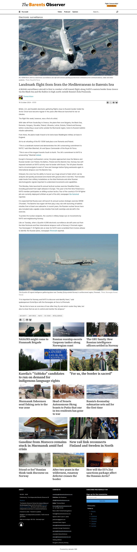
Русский (25, 12)
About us (22, 500)
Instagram (94, 518)
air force (32, 316)
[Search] (117, 11)
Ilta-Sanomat (74, 194)
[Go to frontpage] (44, 5)
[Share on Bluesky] (116, 102)
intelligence (57, 316)
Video (60, 12)
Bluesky (93, 511)
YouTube (93, 526)
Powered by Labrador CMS (68, 549)
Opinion (75, 12)
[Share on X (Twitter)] (110, 102)
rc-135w (47, 316)
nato (40, 316)
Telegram (94, 521)
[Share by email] (113, 102)
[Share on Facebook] (107, 102)
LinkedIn (93, 523)
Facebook (94, 516)
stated (38, 155)
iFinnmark (53, 231)
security (23, 316)
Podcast (67, 12)
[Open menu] (19, 11)
